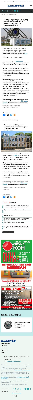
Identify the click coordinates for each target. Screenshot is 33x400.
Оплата (3, 352)
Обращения (4, 345)
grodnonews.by (5, 377)
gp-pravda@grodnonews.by (14, 361)
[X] (7, 115)
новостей (9, 202)
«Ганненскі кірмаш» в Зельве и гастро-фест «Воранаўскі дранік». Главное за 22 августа (16, 206)
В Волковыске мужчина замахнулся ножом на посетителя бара (17, 214)
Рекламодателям (13, 1)
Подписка (23, 1)
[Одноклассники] (14, 115)
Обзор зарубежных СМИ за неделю (14, 222)
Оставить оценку (16, 393)
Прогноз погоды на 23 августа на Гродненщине (17, 210)
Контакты (4, 347)
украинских (19, 61)
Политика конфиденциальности (22, 369)
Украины (16, 155)
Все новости (7, 232)
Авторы (3, 1)
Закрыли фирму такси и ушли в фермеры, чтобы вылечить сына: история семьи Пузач (16, 227)
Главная (3, 14)
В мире (14, 14)
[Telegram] (11, 115)
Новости (9, 14)
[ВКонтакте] (4, 115)
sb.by (25, 54)
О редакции (4, 350)
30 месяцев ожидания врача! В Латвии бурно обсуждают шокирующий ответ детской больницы (16, 220)
